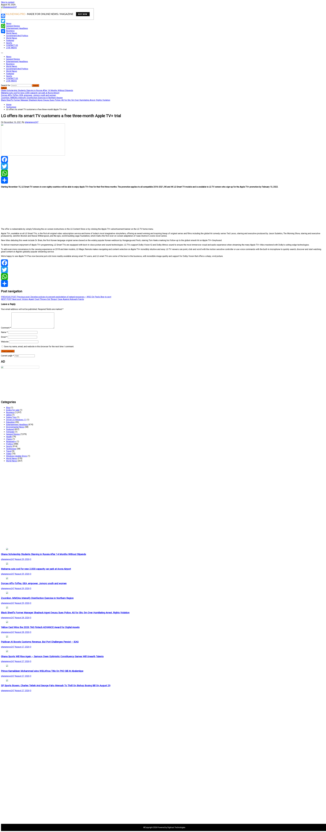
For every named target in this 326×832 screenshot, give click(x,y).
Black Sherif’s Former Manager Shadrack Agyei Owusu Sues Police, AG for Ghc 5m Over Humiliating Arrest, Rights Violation (65, 612)
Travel (8, 451)
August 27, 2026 (22, 647)
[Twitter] (163, 166)
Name (4, 332)
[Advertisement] (77, 208)
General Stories (13, 26)
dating (9, 415)
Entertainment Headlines (17, 28)
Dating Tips (11, 417)
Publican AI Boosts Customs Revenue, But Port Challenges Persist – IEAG (40, 641)
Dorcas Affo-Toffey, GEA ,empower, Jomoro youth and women (34, 583)
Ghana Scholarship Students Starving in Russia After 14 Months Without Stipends (43, 554)
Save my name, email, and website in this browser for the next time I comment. (39, 346)
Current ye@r (7, 355)
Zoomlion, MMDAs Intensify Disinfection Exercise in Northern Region (37, 598)
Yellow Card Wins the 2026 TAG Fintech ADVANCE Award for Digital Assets (40, 627)
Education (10, 422)
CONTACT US (12, 45)
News (8, 23)
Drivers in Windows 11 (16, 419)
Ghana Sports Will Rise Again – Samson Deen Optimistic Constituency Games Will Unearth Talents (52, 656)
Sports (9, 43)
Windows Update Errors (16, 456)
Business (10, 31)
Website (5, 341)
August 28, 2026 (22, 617)
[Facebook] (163, 159)
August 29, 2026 (22, 559)
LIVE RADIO (11, 48)
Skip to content (7, 2)
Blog (8, 407)
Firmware (10, 432)
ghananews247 (31, 122)
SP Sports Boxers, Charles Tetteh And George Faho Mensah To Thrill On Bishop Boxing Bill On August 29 (55, 685)
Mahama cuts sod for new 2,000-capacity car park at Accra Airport (36, 568)
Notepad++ (11, 441)
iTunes (9, 439)
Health (9, 436)
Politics (9, 444)
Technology (11, 449)
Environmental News (15, 427)
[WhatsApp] (163, 173)
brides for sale (12, 410)
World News (11, 33)
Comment (6, 328)
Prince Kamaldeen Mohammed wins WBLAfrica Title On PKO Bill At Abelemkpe (42, 671)
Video (8, 453)
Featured (10, 40)
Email (4, 337)
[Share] (163, 180)
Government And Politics (17, 35)
